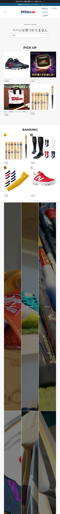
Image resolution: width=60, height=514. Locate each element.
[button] (4, 12)
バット (47, 307)
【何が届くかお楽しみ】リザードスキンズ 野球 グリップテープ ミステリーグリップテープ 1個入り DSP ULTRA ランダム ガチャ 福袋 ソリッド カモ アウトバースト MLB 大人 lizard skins (43, 68)
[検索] (47, 35)
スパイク (30, 307)
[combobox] (30, 35)
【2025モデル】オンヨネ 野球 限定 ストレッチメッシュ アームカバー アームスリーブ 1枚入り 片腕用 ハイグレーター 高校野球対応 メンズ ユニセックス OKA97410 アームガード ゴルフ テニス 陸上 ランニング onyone (17, 182)
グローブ (12, 307)
